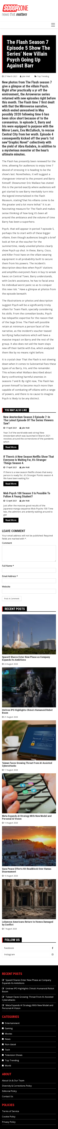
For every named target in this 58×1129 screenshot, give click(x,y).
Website (6, 586)
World (8, 1065)
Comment (7, 542)
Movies (8, 1033)
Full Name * (8, 565)
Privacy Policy (9, 1121)
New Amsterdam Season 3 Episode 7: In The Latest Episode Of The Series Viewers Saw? (28, 420)
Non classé (10, 1044)
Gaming (9, 1028)
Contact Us (7, 1096)
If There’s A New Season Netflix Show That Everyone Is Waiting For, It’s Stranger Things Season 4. (28, 460)
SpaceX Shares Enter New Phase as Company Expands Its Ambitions (26, 658)
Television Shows (13, 1055)
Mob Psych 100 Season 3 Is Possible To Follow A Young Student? (26, 495)
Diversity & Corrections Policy (17, 1085)
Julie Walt (26, 76)
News (8, 1039)
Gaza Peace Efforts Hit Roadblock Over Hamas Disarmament (26, 870)
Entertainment (12, 1023)
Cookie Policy (8, 1116)
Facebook (9, 948)
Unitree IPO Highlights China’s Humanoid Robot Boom (27, 711)
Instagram (9, 954)
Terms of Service (10, 1111)
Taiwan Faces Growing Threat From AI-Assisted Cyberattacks (27, 764)
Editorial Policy (9, 1091)
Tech (7, 1049)
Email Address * (10, 576)
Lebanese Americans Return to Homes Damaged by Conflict (27, 923)
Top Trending (43, 76)
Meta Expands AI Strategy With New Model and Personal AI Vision (27, 817)
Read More (10, 447)
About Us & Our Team (13, 1080)
